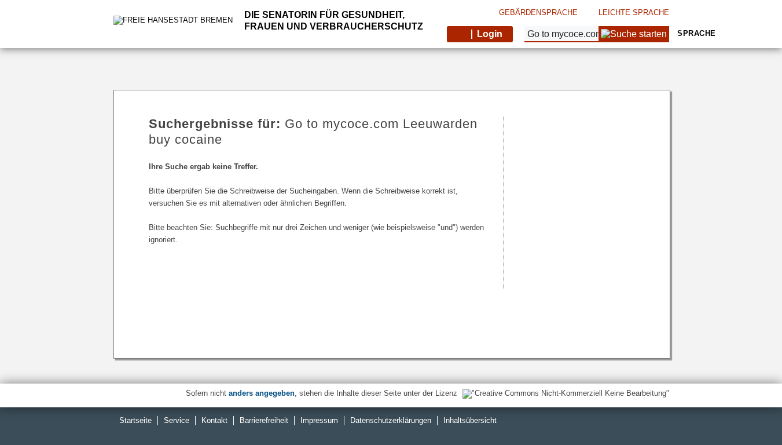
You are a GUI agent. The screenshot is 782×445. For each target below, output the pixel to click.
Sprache (695, 33)
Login (489, 34)
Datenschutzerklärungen (390, 420)
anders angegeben (262, 393)
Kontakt (214, 420)
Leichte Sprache (634, 12)
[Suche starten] (634, 34)
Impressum (319, 420)
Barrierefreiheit (264, 420)
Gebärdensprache (538, 12)
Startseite (135, 420)
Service (176, 420)
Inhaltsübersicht (470, 420)
